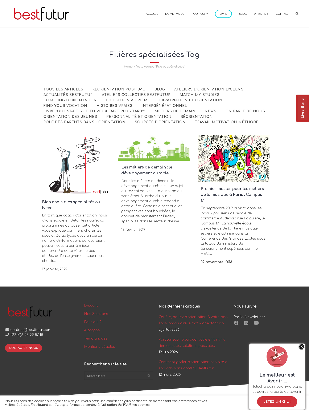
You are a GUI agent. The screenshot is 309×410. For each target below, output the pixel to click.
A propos (92, 330)
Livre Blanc (302, 108)
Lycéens (91, 306)
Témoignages (95, 338)
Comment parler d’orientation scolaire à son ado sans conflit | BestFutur (193, 365)
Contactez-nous (23, 347)
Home (128, 66)
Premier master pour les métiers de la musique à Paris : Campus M (232, 195)
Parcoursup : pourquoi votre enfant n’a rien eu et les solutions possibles (192, 343)
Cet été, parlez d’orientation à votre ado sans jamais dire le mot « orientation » (193, 320)
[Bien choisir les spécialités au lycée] (75, 165)
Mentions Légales (99, 347)
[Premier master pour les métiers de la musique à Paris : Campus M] (233, 158)
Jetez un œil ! (277, 401)
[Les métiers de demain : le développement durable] (154, 148)
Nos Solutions (96, 314)
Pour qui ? (93, 322)
